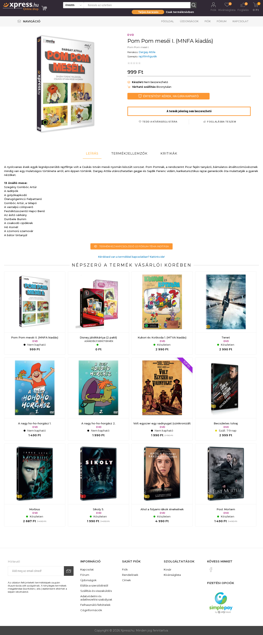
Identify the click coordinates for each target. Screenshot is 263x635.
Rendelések (130, 574)
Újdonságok (189, 21)
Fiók (213, 10)
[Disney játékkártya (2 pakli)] (98, 313)
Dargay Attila (147, 52)
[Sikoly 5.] (98, 484)
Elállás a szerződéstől (94, 585)
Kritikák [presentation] (168, 153)
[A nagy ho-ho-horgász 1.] (34, 399)
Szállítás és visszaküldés (96, 590)
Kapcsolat (241, 21)
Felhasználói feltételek (95, 604)
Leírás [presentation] (92, 153)
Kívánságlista (172, 574)
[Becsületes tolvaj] (225, 399)
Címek (126, 580)
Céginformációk (91, 610)
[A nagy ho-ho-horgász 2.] (98, 399)
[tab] (92, 153)
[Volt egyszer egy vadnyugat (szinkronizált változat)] (162, 399)
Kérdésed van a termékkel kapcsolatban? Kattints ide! (131, 256)
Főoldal (167, 21)
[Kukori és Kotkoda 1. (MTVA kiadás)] (162, 313)
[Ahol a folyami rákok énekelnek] (162, 484)
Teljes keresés (148, 12)
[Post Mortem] (225, 484)
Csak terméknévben (180, 12)
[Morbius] (34, 484)
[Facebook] (211, 569)
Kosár (167, 569)
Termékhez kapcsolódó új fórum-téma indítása (134, 246)
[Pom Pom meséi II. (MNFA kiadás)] (34, 313)
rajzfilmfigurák (148, 56)
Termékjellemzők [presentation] (129, 153)
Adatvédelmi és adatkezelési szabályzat (96, 598)
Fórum (221, 21)
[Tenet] (225, 313)
